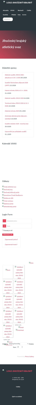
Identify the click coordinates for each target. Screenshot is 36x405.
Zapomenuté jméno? (11, 239)
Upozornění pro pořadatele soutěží (15, 131)
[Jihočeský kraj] (7, 189)
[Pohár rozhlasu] (7, 201)
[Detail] (21, 327)
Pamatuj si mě (8, 230)
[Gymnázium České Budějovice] (12, 195)
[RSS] (31, 263)
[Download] (20, 330)
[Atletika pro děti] (7, 198)
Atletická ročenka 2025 (12, 111)
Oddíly (18, 386)
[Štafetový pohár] (7, 204)
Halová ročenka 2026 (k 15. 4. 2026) (16, 90)
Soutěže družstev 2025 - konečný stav (16, 124)
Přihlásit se (7, 234)
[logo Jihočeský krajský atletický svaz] (18, 3)
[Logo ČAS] (9, 187)
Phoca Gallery (29, 356)
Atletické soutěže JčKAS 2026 (14, 98)
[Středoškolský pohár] (9, 206)
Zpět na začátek (17, 396)
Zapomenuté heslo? (11, 244)
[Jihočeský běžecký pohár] (10, 192)
